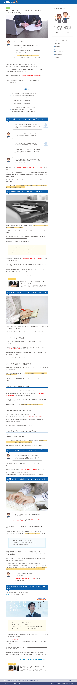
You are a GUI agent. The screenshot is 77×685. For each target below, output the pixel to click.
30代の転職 (61, 1)
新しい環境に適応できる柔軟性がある (22, 100)
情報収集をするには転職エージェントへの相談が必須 (23, 109)
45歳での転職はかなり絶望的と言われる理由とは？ (23, 95)
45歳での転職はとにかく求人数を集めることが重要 (23, 107)
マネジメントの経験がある (19, 98)
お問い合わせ (16, 683)
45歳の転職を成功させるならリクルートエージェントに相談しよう (26, 111)
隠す (29, 89)
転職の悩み (46, 1)
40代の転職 (69, 1)
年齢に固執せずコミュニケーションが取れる (23, 104)
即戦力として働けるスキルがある (21, 101)
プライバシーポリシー (8, 683)
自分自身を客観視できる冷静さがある (22, 103)
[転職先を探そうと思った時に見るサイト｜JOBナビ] (11, 3)
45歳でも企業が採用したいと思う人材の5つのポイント (24, 97)
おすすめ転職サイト (59, 51)
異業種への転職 (58, 54)
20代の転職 (54, 1)
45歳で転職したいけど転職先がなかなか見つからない (24, 93)
